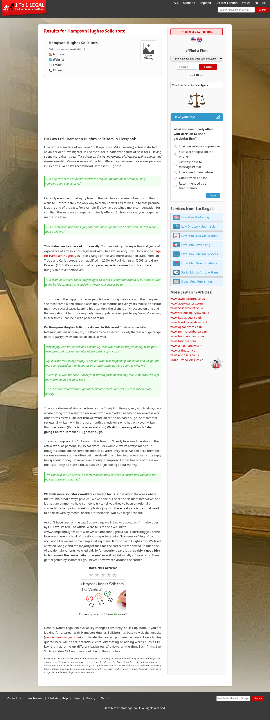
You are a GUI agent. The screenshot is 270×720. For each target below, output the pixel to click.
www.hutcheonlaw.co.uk (187, 336)
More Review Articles (184, 360)
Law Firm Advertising (195, 244)
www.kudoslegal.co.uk (186, 318)
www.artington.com (184, 350)
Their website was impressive (199, 146)
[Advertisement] (102, 107)
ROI (264, 3)
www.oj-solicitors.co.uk (186, 327)
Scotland (189, 3)
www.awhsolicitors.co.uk (187, 299)
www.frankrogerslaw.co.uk (189, 322)
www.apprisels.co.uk (184, 355)
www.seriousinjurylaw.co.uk (189, 313)
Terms (105, 698)
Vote (213, 195)
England (205, 3)
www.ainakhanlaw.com (186, 346)
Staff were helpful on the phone (196, 154)
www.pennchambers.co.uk (189, 332)
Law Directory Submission (199, 226)
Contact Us (14, 698)
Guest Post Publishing (196, 281)
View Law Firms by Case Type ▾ (190, 85)
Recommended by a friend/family (192, 185)
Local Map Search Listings (199, 263)
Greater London (226, 3)
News (77, 698)
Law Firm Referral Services (199, 254)
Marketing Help (58, 698)
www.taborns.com (183, 341)
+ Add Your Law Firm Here (197, 31)
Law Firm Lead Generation (199, 235)
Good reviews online (193, 178)
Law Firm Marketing (195, 217)
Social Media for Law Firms (199, 272)
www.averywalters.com (186, 303)
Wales (246, 3)
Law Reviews (34, 698)
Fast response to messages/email (190, 164)
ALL (176, 3)
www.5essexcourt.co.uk (186, 308)
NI (256, 3)
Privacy (90, 698)
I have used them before (196, 172)
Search (262, 9)
